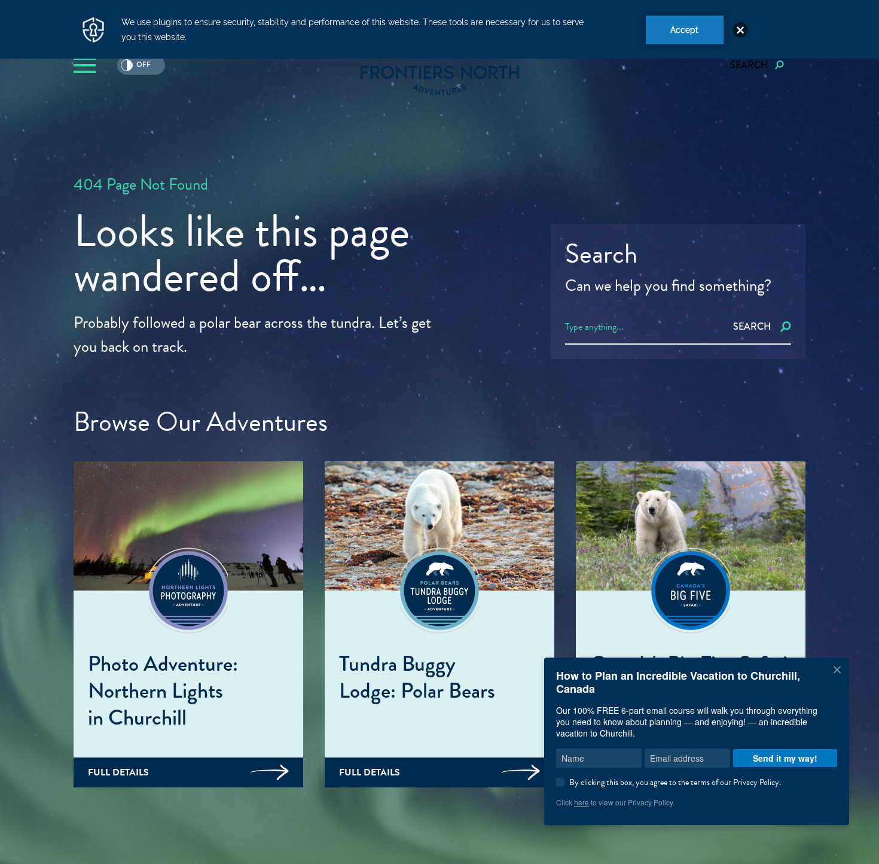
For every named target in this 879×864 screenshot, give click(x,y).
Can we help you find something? (668, 285)
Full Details (118, 772)
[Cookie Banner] (439, 29)
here (581, 802)
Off (136, 65)
